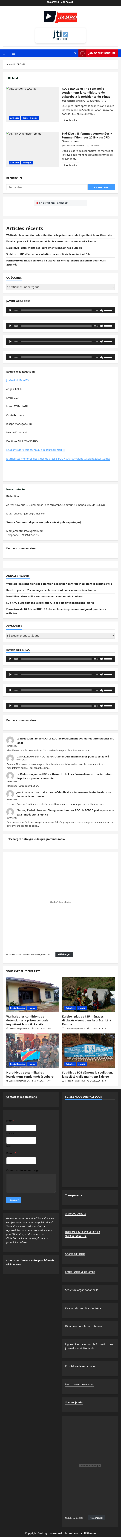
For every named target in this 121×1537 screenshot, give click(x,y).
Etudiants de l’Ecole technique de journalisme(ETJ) (35, 450)
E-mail (11, 1153)
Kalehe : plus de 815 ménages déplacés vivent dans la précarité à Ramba (51, 241)
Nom (8, 1146)
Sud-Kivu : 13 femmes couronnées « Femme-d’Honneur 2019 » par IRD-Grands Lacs (32, 149)
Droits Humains (30, 118)
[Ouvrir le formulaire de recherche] (75, 53)
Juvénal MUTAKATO (17, 380)
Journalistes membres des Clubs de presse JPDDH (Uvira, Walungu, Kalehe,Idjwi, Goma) (58, 458)
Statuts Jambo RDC (74, 1518)
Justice (32, 1008)
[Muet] (101, 310)
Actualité (14, 118)
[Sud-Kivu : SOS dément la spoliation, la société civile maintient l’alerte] (88, 1050)
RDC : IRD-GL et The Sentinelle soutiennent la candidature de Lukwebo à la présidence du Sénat (32, 104)
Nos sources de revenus (79, 1384)
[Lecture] (10, 310)
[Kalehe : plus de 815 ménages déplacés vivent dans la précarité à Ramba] (88, 994)
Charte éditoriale (75, 1254)
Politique (27, 162)
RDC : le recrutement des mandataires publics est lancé (74, 756)
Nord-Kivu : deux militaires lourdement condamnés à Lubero (44, 248)
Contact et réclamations (21, 1097)
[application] (60, 310)
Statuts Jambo (74, 1402)
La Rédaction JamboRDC (74, 101)
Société (81, 1008)
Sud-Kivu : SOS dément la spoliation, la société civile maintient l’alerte (50, 254)
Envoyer (14, 1200)
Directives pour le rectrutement (84, 1326)
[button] (5, 53)
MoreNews (71, 1533)
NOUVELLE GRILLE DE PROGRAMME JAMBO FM (28, 954)
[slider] (108, 310)
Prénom (10, 1133)
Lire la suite (71, 121)
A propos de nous (75, 1213)
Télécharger (64, 954)
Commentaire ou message (22, 1170)
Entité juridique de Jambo (80, 1272)
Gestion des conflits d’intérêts (83, 1308)
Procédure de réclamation (81, 1366)
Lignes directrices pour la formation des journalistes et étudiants (89, 1346)
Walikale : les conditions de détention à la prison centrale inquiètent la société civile (59, 235)
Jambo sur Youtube (102, 53)
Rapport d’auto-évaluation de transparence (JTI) (82, 1234)
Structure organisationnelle (81, 1290)
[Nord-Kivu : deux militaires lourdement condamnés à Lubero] (32, 1050)
